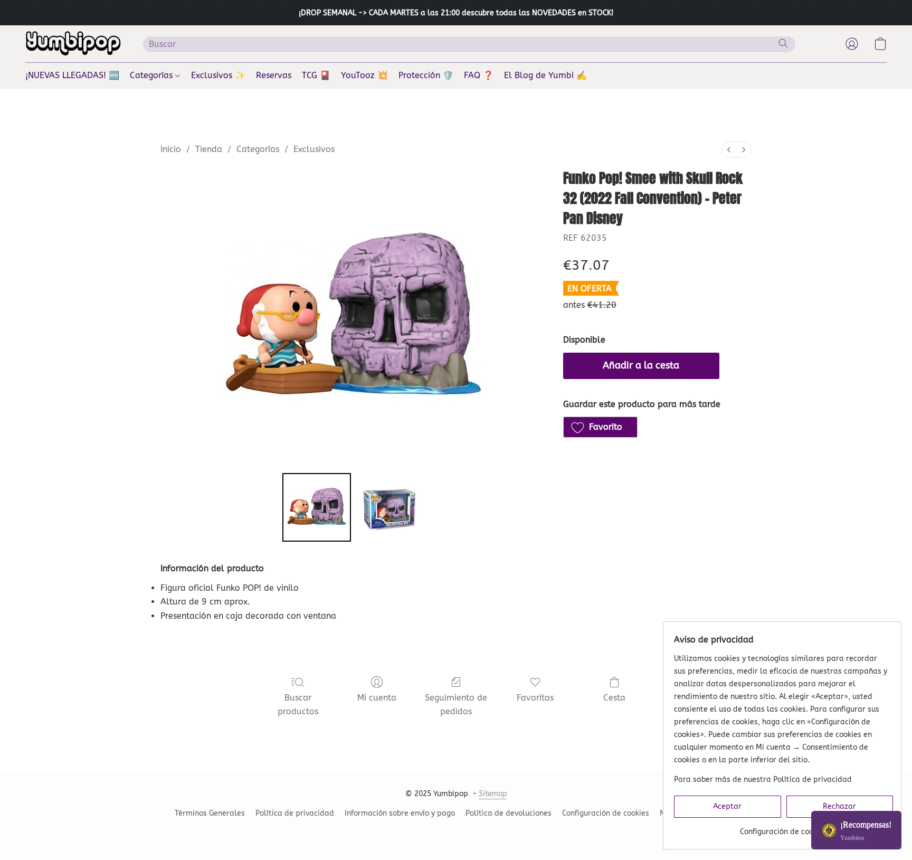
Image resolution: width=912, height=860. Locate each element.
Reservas (273, 75)
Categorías (152, 75)
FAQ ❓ (478, 75)
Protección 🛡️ (425, 75)
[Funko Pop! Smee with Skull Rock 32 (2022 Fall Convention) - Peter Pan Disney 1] (389, 507)
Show (856, 830)
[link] (783, 828)
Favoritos (535, 698)
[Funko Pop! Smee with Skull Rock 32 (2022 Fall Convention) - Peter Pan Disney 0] (316, 507)
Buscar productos (298, 704)
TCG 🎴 (316, 75)
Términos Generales (210, 813)
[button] (73, 44)
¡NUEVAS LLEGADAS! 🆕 (72, 75)
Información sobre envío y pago (400, 813)
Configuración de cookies (605, 813)
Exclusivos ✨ (218, 75)
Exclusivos (314, 149)
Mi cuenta (376, 698)
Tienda (208, 149)
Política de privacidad (294, 813)
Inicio (170, 149)
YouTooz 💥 (364, 75)
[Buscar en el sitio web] (783, 43)
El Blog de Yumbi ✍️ (545, 75)
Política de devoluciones (509, 813)
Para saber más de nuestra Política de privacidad (763, 779)
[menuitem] (728, 149)
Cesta (614, 698)
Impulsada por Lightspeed (456, 831)
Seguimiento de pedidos (456, 704)
